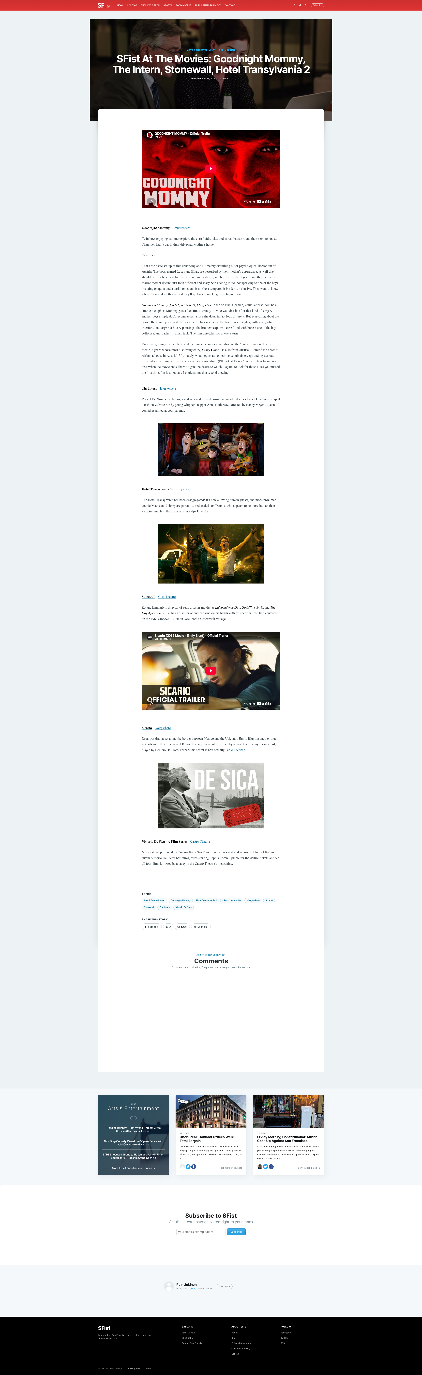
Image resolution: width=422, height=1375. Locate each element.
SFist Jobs (187, 1338)
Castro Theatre (200, 841)
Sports (168, 5)
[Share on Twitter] (188, 1167)
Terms (148, 1368)
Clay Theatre (167, 596)
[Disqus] (211, 1019)
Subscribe (317, 5)
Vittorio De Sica (184, 907)
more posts (189, 1288)
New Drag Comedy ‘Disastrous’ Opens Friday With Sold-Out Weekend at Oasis (133, 1142)
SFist (104, 1328)
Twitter (284, 1338)
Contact (230, 5)
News (120, 5)
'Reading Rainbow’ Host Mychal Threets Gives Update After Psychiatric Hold (133, 1129)
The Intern (165, 907)
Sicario (269, 900)
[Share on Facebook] (193, 1167)
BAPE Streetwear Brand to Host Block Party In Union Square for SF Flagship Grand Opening (133, 1156)
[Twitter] (300, 5)
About (234, 1332)
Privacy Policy (135, 1368)
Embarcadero (181, 227)
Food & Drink (183, 5)
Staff (233, 1338)
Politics (132, 5)
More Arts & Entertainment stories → (133, 1168)
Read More (224, 1286)
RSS (283, 1343)
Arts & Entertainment (208, 5)
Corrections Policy (240, 1348)
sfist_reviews (253, 900)
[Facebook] (294, 5)
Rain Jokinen (227, 50)
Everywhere (168, 388)
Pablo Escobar (235, 749)
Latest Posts (188, 1332)
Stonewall (149, 907)
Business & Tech (150, 5)
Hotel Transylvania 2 (206, 900)
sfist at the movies (231, 900)
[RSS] (307, 5)
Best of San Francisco (193, 1343)
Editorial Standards (241, 1343)
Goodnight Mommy (181, 900)
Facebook (286, 1332)
